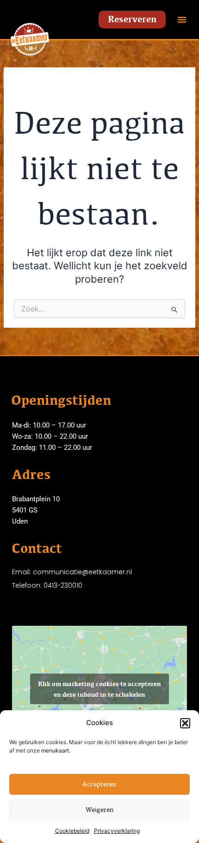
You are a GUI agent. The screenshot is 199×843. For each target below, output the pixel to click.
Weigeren (100, 809)
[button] (185, 723)
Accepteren (99, 783)
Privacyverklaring (117, 830)
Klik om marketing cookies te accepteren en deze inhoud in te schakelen (99, 689)
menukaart (55, 750)
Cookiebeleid (72, 830)
